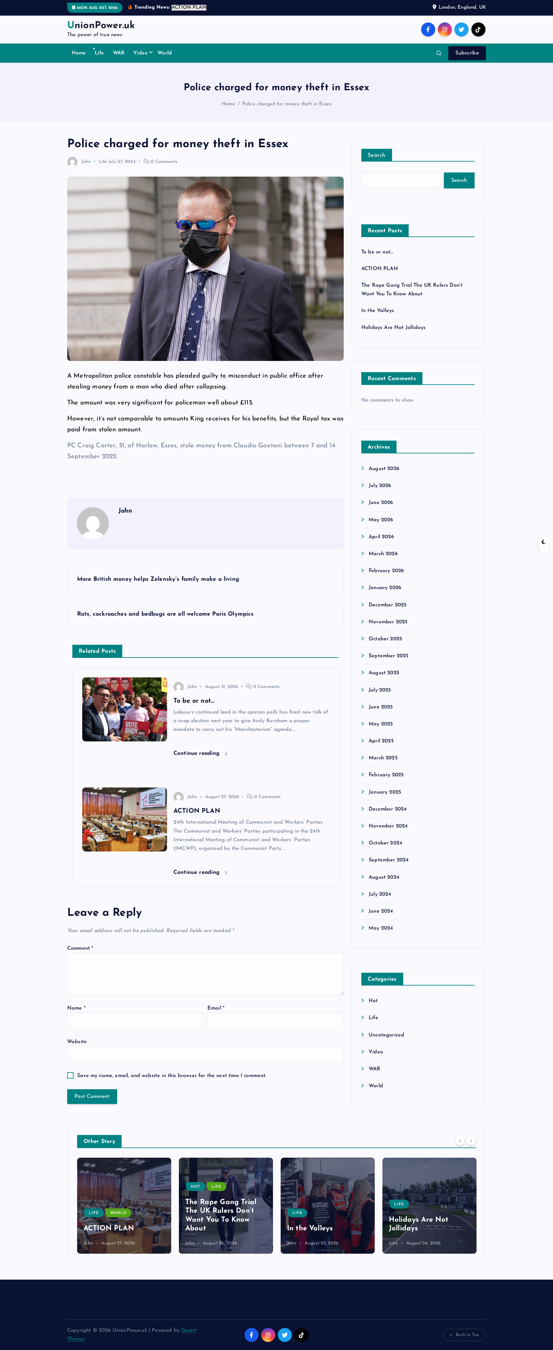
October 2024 (385, 843)
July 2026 (380, 485)
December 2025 (387, 605)
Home (79, 53)
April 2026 (381, 536)
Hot (373, 1000)
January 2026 (385, 587)
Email (215, 1008)
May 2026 (381, 520)
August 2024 (384, 877)
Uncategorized (386, 1035)
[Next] (471, 1141)
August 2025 (384, 672)
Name (76, 1008)
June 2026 (381, 502)
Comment (80, 948)
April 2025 (381, 741)
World (164, 53)
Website (77, 1041)
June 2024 (381, 911)
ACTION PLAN (379, 268)
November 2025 (388, 622)
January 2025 (385, 792)
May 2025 (381, 724)
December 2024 (388, 809)
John (86, 161)
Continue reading (197, 753)
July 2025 (380, 690)
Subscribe (467, 53)
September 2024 (389, 860)
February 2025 (386, 775)
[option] (124, 1206)
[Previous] (460, 1141)
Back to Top (467, 1335)
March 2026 (383, 553)
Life (99, 53)
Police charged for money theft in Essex (286, 104)
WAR (118, 53)
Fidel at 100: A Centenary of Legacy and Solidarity (425, 1219)
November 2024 (388, 826)
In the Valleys (377, 310)
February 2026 (386, 570)
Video (140, 53)
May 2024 (381, 928)
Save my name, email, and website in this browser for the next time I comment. (171, 1075)
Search (377, 155)
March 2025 (383, 758)
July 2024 (380, 894)
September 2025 (388, 656)
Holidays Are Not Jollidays (393, 327)
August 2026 (384, 468)
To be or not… (377, 252)
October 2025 (385, 639)
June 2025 (381, 707)
